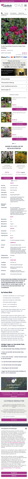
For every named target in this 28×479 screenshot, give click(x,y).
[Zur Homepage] (2, 13)
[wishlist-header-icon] (16, 5)
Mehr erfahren (14, 387)
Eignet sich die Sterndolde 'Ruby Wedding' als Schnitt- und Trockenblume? (13, 372)
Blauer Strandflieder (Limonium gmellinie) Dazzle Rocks (18, 128)
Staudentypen (13, 13)
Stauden (6, 13)
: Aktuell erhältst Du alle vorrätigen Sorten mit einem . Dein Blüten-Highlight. (14, 65)
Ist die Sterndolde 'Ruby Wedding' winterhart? (14, 349)
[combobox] (14, 9)
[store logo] (6, 5)
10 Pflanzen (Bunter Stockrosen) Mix (19, 113)
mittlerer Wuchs (4, 14)
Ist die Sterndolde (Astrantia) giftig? (11, 365)
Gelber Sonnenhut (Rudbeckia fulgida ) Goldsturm (21, 167)
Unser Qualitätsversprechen (14, 86)
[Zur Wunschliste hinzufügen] (2, 106)
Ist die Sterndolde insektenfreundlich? (12, 361)
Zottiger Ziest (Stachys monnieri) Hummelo (19, 98)
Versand (25, 54)
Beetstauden (21, 13)
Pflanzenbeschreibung (14, 82)
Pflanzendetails (14, 79)
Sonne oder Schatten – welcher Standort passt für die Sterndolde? (14, 357)
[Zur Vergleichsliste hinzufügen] (10, 106)
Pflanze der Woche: (14, 61)
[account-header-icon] (19, 5)
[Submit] (25, 9)
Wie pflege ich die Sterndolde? (10, 368)
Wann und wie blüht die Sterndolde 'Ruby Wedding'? (12, 352)
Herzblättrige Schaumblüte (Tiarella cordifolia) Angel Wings (7, 167)
